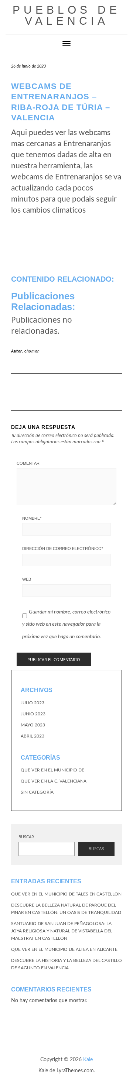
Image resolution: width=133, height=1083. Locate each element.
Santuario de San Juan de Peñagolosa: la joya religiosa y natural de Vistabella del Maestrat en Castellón (61, 931)
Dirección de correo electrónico (62, 548)
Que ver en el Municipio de (52, 770)
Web (26, 579)
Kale (88, 1059)
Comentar (28, 463)
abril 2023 (32, 736)
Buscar (26, 837)
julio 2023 (32, 703)
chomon (32, 351)
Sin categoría (37, 792)
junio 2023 (33, 714)
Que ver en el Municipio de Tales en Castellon (66, 894)
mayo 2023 (33, 725)
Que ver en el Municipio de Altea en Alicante (64, 949)
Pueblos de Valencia (66, 15)
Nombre (31, 518)
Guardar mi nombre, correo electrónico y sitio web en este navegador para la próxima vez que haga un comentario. (66, 624)
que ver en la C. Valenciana (53, 781)
